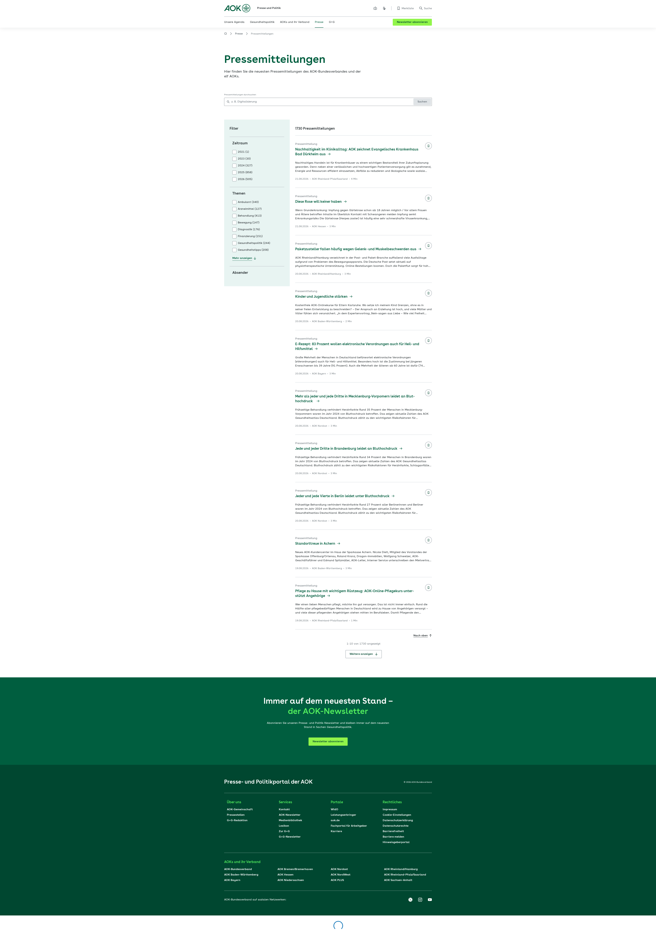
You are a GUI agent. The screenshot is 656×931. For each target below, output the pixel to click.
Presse (239, 34)
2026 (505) (245, 179)
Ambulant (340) (248, 202)
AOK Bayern (232, 880)
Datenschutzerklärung (398, 820)
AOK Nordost (339, 869)
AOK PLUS (337, 880)
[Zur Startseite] (237, 8)
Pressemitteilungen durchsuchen (240, 95)
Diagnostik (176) (249, 229)
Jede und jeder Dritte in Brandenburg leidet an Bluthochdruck (346, 449)
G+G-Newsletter (290, 837)
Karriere (336, 831)
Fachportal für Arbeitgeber (349, 826)
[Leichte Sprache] (375, 8)
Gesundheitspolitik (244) (254, 243)
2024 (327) (245, 165)
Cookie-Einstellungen (397, 815)
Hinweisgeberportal (396, 842)
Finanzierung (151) (250, 236)
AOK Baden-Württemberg (241, 874)
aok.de (335, 820)
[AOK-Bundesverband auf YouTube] (430, 899)
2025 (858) (245, 172)
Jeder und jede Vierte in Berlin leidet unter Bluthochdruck (342, 496)
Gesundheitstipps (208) (253, 250)
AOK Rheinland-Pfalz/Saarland (405, 874)
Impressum (390, 809)
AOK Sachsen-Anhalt (398, 880)
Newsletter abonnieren (412, 22)
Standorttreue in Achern (315, 544)
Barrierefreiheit (393, 831)
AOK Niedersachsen (290, 880)
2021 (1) (243, 152)
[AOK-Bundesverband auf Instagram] (420, 899)
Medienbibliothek (290, 820)
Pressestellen (236, 815)
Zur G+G (284, 831)
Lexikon (284, 826)
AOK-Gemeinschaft (240, 809)
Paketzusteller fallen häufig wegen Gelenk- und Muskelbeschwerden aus (356, 249)
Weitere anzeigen (362, 654)
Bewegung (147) (248, 222)
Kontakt (284, 809)
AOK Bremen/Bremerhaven (295, 869)
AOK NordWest (340, 874)
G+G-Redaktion (237, 820)
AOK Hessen (285, 874)
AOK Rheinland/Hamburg (401, 869)
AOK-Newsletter (289, 815)
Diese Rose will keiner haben (319, 202)
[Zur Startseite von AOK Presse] (225, 34)
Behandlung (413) (250, 216)
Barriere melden (393, 837)
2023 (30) (244, 158)
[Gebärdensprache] (384, 8)
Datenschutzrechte (395, 826)
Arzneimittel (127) (250, 209)
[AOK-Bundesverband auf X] (410, 899)
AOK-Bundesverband (238, 869)
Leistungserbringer (343, 815)
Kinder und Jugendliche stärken (321, 297)
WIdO (334, 809)
